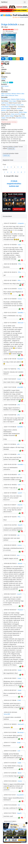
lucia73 (20, 493)
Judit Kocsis (4, 103)
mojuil (19, 379)
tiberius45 (21, 724)
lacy (18, 555)
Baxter (20, 773)
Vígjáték (3, 78)
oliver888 (20, 387)
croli (19, 751)
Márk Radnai (4, 86)
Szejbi (19, 670)
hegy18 (19, 813)
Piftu (19, 264)
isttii (19, 484)
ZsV (19, 805)
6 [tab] (21, 167)
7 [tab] (24, 172)
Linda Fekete (5, 106)
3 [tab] (11, 167)
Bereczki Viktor (13, 95)
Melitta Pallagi (9, 116)
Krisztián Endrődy (21, 118)
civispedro (21, 223)
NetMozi (4, 2)
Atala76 (20, 525)
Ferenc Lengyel (5, 99)
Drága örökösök (9, 24)
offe (19, 404)
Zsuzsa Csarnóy (11, 105)
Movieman (21, 732)
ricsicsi (20, 288)
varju (19, 244)
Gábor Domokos (6, 93)
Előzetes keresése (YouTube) (9, 122)
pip (18, 535)
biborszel (20, 322)
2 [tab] (7, 167)
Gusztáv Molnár (5, 108)
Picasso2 (20, 609)
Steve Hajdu (12, 101)
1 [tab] (4, 167)
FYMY (19, 700)
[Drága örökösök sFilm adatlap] (5, 63)
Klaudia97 (20, 359)
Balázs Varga (23, 112)
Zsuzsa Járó (19, 105)
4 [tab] (14, 167)
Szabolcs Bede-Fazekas (18, 99)
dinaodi (20, 563)
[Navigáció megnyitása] (24, 2)
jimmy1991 (7, 714)
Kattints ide (6, 155)
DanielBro (20, 312)
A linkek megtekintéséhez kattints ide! (14, 183)
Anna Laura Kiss (16, 114)
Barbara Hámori (16, 93)
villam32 (19, 505)
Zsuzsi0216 (20, 795)
